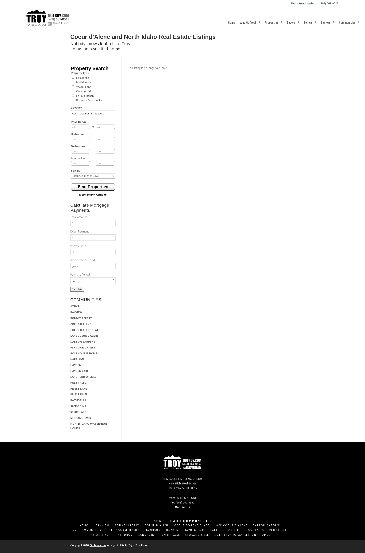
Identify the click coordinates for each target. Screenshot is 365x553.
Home (231, 23)
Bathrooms (78, 146)
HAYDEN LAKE (79, 371)
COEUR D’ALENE (80, 324)
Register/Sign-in (302, 3)
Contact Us (182, 507)
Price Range (78, 121)
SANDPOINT (78, 406)
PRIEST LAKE (78, 388)
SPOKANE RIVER (80, 418)
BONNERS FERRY (81, 318)
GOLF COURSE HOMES (84, 353)
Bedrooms (77, 134)
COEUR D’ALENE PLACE (85, 330)
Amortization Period (82, 260)
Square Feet (78, 158)
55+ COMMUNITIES (82, 347)
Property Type (80, 72)
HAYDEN (75, 365)
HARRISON (77, 359)
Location (77, 107)
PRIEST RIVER (79, 394)
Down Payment (79, 231)
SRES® (197, 478)
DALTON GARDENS (82, 341)
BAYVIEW (76, 312)
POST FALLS (78, 382)
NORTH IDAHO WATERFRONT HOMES (242, 534)
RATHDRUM (78, 400)
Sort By (75, 170)
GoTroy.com (98, 545)
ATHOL (75, 306)
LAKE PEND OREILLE (83, 377)
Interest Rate (78, 246)
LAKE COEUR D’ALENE (84, 335)
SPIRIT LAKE (78, 412)
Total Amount (78, 217)
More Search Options (93, 194)
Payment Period (80, 274)
